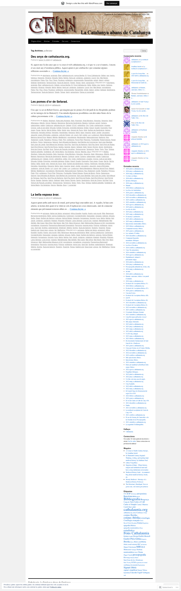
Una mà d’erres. (131, 293)
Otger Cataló (128, 555)
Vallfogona (146, 572)
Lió (72, 135)
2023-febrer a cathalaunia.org (135, 338)
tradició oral (35, 230)
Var (55, 230)
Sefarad (34, 82)
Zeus (89, 151)
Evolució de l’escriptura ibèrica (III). (137, 295)
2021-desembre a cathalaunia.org (136, 403)
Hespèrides (63, 132)
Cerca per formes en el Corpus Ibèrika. (138, 348)
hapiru (112, 75)
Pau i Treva (53, 80)
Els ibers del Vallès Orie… (139, 117)
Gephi (131, 536)
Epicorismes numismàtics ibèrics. (136, 224)
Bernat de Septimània (73, 123)
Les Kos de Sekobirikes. (133, 190)
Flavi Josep (94, 161)
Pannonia (78, 225)
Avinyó (48, 123)
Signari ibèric (130, 567)
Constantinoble (80, 216)
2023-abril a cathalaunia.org (134, 331)
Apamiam (78, 120)
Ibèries (65, 78)
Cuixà (141, 520)
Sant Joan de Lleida (38, 144)
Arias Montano (88, 120)
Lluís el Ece (46, 239)
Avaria (90, 213)
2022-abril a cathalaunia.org (134, 386)
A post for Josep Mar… (138, 73)
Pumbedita (95, 139)
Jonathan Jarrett (136, 66)
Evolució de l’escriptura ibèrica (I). (137, 305)
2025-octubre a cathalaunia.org (135, 200)
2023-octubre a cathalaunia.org (135, 310)
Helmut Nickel (67, 218)
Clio (87, 125)
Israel (94, 132)
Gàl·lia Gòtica (51, 130)
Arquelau (97, 120)
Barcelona (61, 123)
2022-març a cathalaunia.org (134, 388)
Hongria (93, 218)
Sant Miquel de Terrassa (55, 144)
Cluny (145, 513)
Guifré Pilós (129, 538)
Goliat (64, 130)
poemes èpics (88, 225)
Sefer (85, 147)
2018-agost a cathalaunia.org (140, 145)
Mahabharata (104, 220)
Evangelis (104, 128)
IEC (139, 544)
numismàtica (129, 552)
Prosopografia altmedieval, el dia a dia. (138, 267)
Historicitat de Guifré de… (139, 83)
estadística (129, 530)
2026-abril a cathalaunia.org (134, 178)
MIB (138, 546)
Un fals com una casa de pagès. (135, 379)
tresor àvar (44, 230)
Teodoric (95, 228)
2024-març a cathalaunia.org (134, 281)
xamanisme (90, 82)
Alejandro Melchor (137, 151)
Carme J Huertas (142, 504)
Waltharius (61, 230)
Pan (46, 80)
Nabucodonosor (92, 137)
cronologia (145, 517)
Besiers (85, 123)
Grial (85, 130)
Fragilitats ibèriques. (132, 372)
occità (41, 139)
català (42, 125)
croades (107, 125)
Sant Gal (38, 228)
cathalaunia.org (67, 75)
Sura (51, 149)
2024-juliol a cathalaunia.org (135, 262)
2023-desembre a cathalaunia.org (136, 302)
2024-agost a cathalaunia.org (135, 255)
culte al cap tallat (43, 128)
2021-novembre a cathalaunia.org (136, 408)
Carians (104, 123)
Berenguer (110, 213)
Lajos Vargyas (77, 220)
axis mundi (97, 213)
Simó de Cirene (36, 149)
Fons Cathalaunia (93, 75)
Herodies (55, 132)
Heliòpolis (34, 132)
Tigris (102, 149)
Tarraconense (51, 82)
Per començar (112, 3)
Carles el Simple (130, 504)
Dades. (128, 405)
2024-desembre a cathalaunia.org (136, 235)
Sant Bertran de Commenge (88, 142)
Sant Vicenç (127, 562)
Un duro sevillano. (131, 176)
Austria (84, 213)
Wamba (83, 151)
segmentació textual (141, 562)
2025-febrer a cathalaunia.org (135, 226)
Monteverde (81, 137)
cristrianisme (98, 125)
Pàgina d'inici (36, 41)
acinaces (46, 213)
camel (77, 156)
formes (126, 536)
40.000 (128, 271)
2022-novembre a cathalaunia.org (136, 353)
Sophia (75, 228)
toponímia (127, 573)
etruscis (111, 216)
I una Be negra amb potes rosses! (136, 317)
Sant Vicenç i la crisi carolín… (140, 103)
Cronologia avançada (131, 520)
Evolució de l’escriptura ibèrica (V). (137, 283)
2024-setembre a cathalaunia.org (136, 252)
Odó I (136, 552)
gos (108, 75)
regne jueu (77, 244)
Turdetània (47, 151)
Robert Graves (105, 139)
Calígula (92, 123)
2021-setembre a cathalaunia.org (136, 422)
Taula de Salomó (63, 82)
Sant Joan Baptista (105, 142)
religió (96, 80)
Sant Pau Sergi (93, 144)
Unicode (133, 572)
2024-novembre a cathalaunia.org (136, 243)
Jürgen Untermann (130, 547)
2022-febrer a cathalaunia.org (135, 396)
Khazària (61, 220)
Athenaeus (35, 123)
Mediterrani (62, 137)
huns (98, 218)
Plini (64, 139)
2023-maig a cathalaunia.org (134, 329)
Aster (110, 120)
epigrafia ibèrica (130, 525)
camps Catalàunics (59, 216)
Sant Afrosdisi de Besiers (68, 142)
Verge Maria (59, 151)
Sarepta (67, 147)
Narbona (102, 137)
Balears (54, 123)
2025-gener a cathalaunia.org (135, 231)
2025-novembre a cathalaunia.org (136, 197)
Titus (106, 149)
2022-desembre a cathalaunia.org (136, 350)
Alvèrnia (133, 494)
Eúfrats (58, 128)
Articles (47, 41)
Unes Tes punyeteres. (132, 250)
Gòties (103, 75)
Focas (38, 130)
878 (125, 494)
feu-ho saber (132, 441)
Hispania (71, 132)
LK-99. (128, 298)
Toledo (72, 82)
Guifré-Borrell (144, 536)
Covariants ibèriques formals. (135, 312)
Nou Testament (89, 171)
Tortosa (111, 149)
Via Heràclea (69, 151)
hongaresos (84, 218)
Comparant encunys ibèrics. (134, 228)
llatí (80, 135)
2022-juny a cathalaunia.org (134, 376)
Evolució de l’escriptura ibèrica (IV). (137, 288)
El (86, 75)
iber (112, 218)
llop (98, 78)
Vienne (77, 151)
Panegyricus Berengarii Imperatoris (61, 225)
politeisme (69, 80)
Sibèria (69, 228)
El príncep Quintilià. (139, 138)
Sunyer (140, 570)
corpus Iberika (79, 75)
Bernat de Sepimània (77, 232)
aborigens (46, 75)
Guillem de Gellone (48, 218)
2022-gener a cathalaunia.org (135, 398)
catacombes (35, 125)
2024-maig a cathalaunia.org (134, 269)
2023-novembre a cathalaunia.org (136, 307)
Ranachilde (88, 80)
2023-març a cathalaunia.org (134, 336)
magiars (95, 220)
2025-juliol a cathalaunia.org (135, 207)
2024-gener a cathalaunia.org (135, 290)
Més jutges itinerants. (132, 322)
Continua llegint (61, 71)
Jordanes (79, 78)
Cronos (33, 128)
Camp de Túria (129, 502)
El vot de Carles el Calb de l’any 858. (137, 400)
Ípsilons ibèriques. (131, 181)
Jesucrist (34, 135)
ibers (132, 542)
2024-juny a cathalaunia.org (134, 264)
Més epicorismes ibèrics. (133, 357)
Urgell (139, 572)
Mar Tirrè (65, 223)
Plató (60, 139)
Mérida (55, 137)
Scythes (45, 228)
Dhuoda (53, 128)
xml (125, 575)
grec (68, 130)
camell (97, 123)
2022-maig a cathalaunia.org (134, 381)
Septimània (41, 82)
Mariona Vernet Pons (38, 137)
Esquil (91, 128)
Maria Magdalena (106, 135)
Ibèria (61, 78)
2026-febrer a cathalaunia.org (135, 188)
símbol (106, 80)
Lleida (85, 135)
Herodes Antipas (45, 132)
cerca (134, 512)
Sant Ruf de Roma (51, 147)
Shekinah (62, 228)
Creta (92, 125)
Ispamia (88, 132)
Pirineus (55, 139)
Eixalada (134, 523)
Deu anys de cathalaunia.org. (50, 56)
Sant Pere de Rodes (107, 144)
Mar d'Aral (49, 223)
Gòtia (89, 85)
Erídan (86, 128)
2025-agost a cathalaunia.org (135, 204)
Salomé (55, 142)
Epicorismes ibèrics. (132, 360)
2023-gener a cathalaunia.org (135, 345)
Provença (127, 557)
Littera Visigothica (131, 463)
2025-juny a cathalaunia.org (134, 212)
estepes (105, 216)
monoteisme (35, 80)
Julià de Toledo (64, 135)
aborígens (110, 82)
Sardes (61, 147)
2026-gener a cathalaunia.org (135, 192)
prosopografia (79, 80)
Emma (139, 523)
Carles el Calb (139, 502)
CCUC (74, 125)
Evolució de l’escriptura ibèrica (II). (137, 300)
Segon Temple (92, 147)
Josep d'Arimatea (44, 135)
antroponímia (142, 493)
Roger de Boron (89, 173)
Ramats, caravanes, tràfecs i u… (138, 88)
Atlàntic (42, 123)
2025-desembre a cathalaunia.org (136, 195)
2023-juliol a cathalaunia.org (135, 324)
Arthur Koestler (76, 213)
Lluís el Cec (87, 220)
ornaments (44, 225)
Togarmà (102, 228)
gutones (58, 218)
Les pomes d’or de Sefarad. (49, 101)
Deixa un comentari (87, 92)
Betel (49, 216)
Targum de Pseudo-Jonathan (64, 149)
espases (99, 216)
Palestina (47, 139)
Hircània (48, 78)
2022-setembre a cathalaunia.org (136, 362)
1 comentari (72, 185)
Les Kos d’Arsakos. (132, 245)
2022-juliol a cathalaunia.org (135, 374)
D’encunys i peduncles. (133, 216)
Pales (43, 80)
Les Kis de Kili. (131, 209)
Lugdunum (95, 135)
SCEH (133, 562)
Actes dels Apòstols (63, 120)
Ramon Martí (134, 557)
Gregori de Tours (77, 130)
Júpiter (98, 132)
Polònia (96, 225)
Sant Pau (67, 144)
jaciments (144, 544)
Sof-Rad (46, 149)
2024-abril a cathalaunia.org (134, 274)
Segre (101, 147)
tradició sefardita (37, 151)
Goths (33, 218)
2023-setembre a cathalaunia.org (136, 314)
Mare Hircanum (74, 223)
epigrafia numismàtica (131, 528)
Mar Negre (104, 78)
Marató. (128, 185)
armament (66, 213)
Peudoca (61, 80)
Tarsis (97, 149)
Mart (82, 223)
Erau (141, 528)
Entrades (55, 41)
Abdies (45, 120)
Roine (40, 142)
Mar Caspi (41, 223)
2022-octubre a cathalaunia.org (135, 355)
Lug (89, 135)
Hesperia (41, 78)
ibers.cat (72, 78)
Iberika (127, 541)
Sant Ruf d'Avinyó (37, 147)
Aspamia (104, 120)
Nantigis (133, 550)
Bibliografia (132, 498)
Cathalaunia (129, 431)
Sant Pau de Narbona (79, 144)
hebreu (107, 130)
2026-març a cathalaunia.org (134, 183)
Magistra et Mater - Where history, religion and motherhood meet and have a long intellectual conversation (137, 467)
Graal (38, 218)
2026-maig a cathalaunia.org (134, 173)
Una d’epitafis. (130, 384)
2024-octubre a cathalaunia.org (135, 247)
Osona (140, 552)
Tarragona (90, 149)
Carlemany (70, 216)
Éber (59, 75)
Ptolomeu (87, 139)
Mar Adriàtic (72, 239)
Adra (72, 120)
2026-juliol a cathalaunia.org (135, 169)
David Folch (127, 523)
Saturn (101, 80)
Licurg (93, 78)
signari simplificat (130, 570)
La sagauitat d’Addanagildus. (135, 424)
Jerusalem (106, 132)
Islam (82, 132)
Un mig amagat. (132, 333)
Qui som (65, 41)
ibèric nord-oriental (131, 544)
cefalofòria (81, 125)
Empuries (65, 128)
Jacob (33, 220)
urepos (51, 230)
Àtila (103, 213)
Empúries (46, 161)
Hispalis (55, 78)
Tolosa (78, 82)
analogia (54, 75)
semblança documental (131, 565)
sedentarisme (53, 228)
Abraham (52, 120)
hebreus (34, 78)
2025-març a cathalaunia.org (134, 221)
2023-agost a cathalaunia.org (135, 319)
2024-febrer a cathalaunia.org (135, 286)
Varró (83, 82)
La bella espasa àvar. (45, 194)
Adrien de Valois (56, 213)
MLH (143, 547)
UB (53, 151)
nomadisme (35, 225)
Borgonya (145, 499)
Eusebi (97, 128)
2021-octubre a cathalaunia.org (135, 415)
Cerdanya (139, 512)
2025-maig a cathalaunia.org (134, 214)
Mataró (49, 137)
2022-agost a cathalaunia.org (135, 369)
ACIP (128, 493)
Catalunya (49, 125)
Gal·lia (43, 130)
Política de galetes (55, 587)
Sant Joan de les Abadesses (133, 560)
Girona (135, 536)
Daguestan (91, 216)
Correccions (75, 41)
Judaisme (87, 78)
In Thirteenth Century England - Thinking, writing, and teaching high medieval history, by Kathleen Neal (137, 457)
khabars (54, 220)
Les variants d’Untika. (133, 233)
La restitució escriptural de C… (139, 60)
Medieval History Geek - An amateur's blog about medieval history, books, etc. (138, 474)
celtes (65, 159)
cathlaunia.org (128, 513)
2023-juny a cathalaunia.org (134, 326)
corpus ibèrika (132, 517)
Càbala (56, 85)
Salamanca (47, 142)
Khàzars (68, 220)
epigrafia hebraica (76, 128)
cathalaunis (57, 60)
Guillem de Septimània (96, 130)
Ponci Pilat (79, 139)
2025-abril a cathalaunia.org (140, 75)
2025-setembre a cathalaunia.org (136, 202)
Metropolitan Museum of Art (95, 223)
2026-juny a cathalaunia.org (134, 171)
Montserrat (127, 549)
